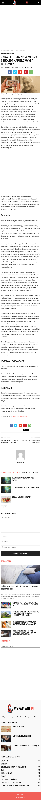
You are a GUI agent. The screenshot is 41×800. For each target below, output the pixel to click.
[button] (38, 2)
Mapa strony (20, 794)
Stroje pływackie (9, 53)
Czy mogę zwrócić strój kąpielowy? (25, 487)
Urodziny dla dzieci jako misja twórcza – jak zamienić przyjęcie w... (25, 603)
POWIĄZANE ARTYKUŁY (10, 472)
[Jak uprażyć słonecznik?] (6, 738)
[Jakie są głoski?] (6, 729)
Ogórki (3, 776)
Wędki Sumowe (6, 773)
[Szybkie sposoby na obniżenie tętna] (6, 748)
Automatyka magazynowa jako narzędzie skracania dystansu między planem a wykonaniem (24, 623)
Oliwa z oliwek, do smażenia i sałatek (15, 785)
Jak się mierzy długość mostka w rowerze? (9, 441)
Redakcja (7, 67)
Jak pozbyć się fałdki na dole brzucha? (31, 441)
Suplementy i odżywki (9, 779)
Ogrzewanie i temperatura (11, 782)
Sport (3, 53)
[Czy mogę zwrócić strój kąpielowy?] (6, 489)
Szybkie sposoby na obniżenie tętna (26, 745)
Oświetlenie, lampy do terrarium (13, 767)
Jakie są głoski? (18, 726)
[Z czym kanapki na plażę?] (6, 499)
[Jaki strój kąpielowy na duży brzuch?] (6, 480)
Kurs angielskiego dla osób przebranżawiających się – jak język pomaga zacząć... (24, 632)
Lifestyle (4, 761)
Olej (2, 770)
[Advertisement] (20, 26)
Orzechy (4, 764)
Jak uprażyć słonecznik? (22, 736)
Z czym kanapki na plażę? (21, 497)
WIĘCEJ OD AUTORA (30, 472)
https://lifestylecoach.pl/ (19, 416)
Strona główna (5, 50)
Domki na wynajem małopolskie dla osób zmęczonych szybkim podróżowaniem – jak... (26, 613)
